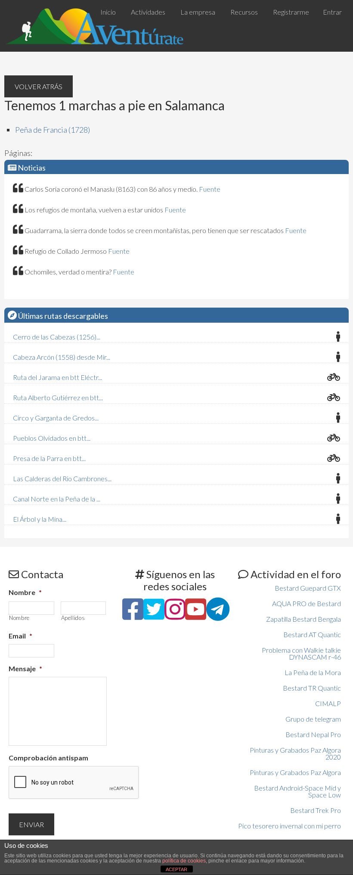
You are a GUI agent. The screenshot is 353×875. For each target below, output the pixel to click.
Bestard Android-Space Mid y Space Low (297, 791)
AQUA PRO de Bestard (306, 603)
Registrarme (291, 12)
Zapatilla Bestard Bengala (303, 619)
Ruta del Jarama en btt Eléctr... (57, 377)
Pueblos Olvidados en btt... (51, 438)
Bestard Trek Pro (315, 810)
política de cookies (184, 861)
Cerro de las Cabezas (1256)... (56, 337)
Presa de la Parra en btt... (49, 458)
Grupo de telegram (313, 719)
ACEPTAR (176, 869)
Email (20, 636)
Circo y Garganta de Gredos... (56, 418)
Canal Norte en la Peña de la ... (56, 499)
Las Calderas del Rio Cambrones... (62, 478)
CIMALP (328, 703)
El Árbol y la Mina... (39, 519)
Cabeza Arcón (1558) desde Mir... (61, 357)
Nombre (25, 592)
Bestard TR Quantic (312, 688)
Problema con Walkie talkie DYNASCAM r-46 (301, 653)
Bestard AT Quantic (312, 634)
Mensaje (25, 668)
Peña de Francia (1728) (52, 129)
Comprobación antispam (48, 758)
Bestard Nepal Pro (313, 734)
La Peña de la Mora (313, 672)
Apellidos (73, 618)
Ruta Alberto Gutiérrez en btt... (58, 397)
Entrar (332, 12)
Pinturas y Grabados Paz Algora (295, 772)
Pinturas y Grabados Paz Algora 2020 (295, 753)
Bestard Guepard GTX (308, 588)
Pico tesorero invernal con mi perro (289, 826)
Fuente (209, 189)
